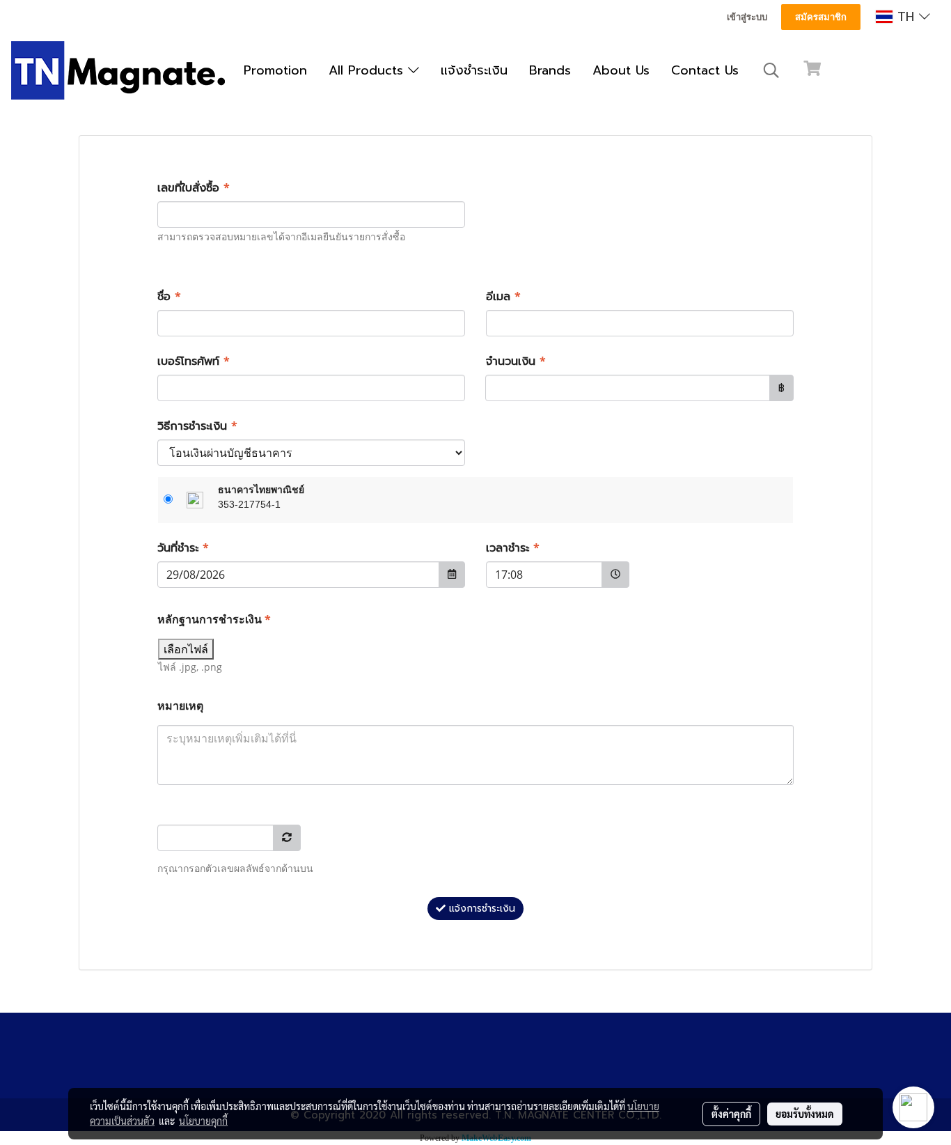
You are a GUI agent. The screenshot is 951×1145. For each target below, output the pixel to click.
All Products (368, 70)
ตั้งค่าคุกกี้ (731, 1113)
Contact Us (705, 70)
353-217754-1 (249, 504)
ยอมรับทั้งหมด (805, 1113)
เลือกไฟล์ (186, 649)
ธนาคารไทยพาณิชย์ (261, 489)
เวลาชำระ (513, 548)
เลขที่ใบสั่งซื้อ (193, 188)
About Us (621, 70)
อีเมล (503, 296)
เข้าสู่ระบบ (747, 17)
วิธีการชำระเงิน (197, 426)
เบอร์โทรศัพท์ (193, 361)
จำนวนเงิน (516, 361)
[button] (771, 70)
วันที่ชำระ (183, 548)
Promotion (275, 70)
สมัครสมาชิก (821, 17)
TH (906, 16)
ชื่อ (169, 296)
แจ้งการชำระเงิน (480, 908)
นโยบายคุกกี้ (203, 1120)
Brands (550, 70)
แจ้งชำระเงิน (474, 70)
